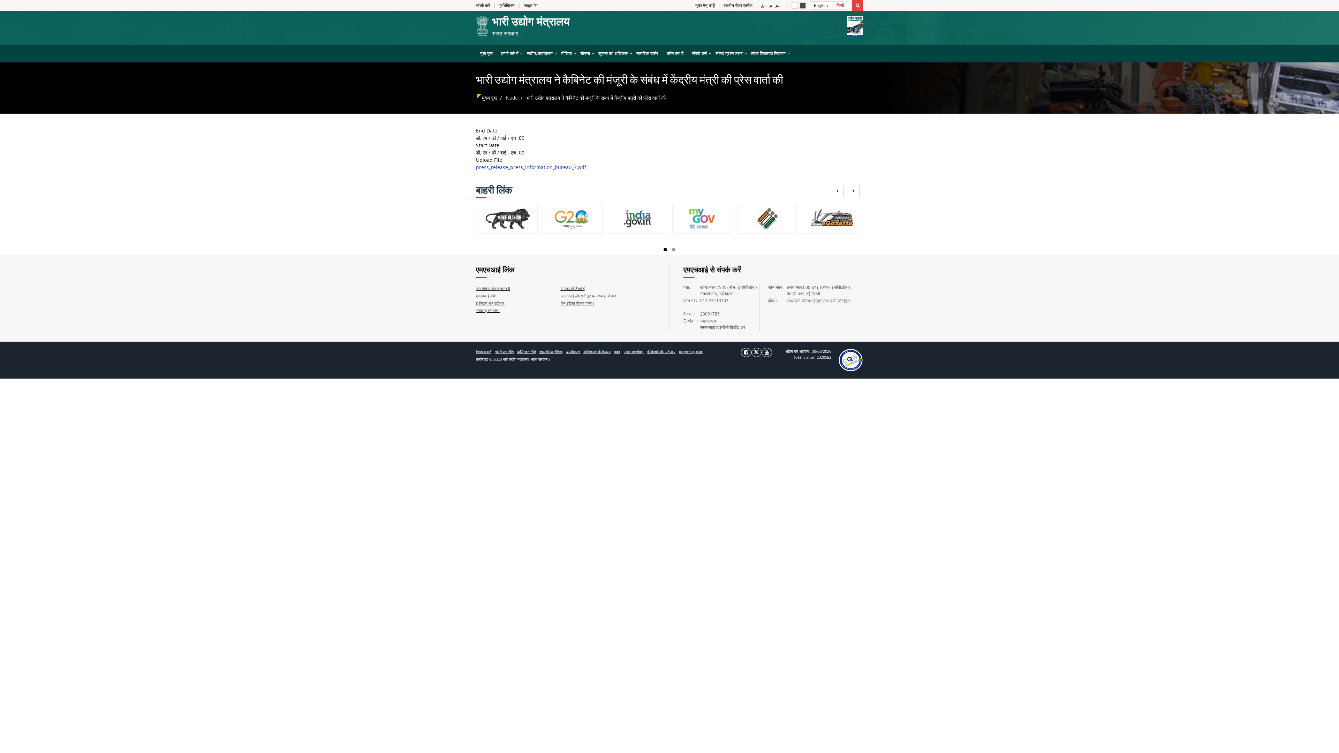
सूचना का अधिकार (613, 53)
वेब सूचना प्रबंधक (691, 351)
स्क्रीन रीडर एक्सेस (738, 5)
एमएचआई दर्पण (486, 295)
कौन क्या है (675, 53)
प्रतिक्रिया (507, 5)
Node (512, 97)
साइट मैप (531, 5)
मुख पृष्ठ (486, 53)
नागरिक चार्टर (647, 53)
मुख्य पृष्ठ (489, 97)
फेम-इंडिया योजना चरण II (493, 288)
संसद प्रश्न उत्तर (729, 53)
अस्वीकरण (573, 351)
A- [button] (778, 5)
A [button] (771, 5)
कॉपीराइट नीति (526, 351)
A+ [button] (763, 5)
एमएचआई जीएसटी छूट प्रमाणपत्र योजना (588, 295)
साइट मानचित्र (634, 351)
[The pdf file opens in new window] (850, 359)
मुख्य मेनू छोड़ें (705, 5)
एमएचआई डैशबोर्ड (573, 288)
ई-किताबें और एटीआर (490, 303)
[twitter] (756, 352)
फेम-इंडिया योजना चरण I (577, 303)
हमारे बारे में (510, 53)
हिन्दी (840, 5)
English (821, 5)
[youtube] (767, 352)
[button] (795, 5)
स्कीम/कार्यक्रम (540, 53)
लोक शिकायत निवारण (768, 53)
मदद (617, 351)
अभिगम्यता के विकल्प (597, 351)
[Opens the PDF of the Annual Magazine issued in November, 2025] (855, 26)
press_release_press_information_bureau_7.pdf (531, 167)
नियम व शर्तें (483, 351)
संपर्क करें (483, 5)
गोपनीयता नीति (504, 351)
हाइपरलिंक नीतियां (550, 351)
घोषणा (585, 53)
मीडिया (566, 53)
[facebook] (746, 352)
